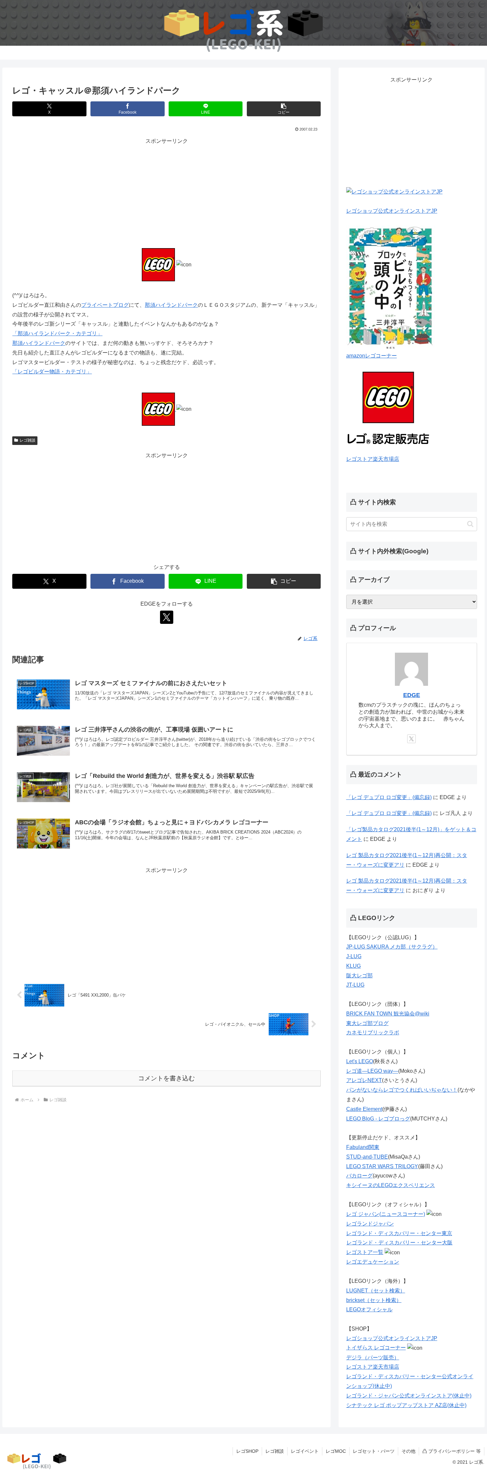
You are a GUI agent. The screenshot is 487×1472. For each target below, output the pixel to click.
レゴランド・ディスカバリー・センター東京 (399, 1233)
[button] (284, 108)
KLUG (353, 966)
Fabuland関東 (362, 1147)
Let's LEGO (359, 1061)
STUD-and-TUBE (367, 1157)
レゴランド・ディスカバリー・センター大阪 (400, 1242)
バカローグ (359, 1175)
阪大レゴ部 (359, 975)
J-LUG (353, 956)
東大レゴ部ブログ (367, 1023)
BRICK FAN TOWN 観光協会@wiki (387, 1013)
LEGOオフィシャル (369, 1309)
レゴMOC (336, 1451)
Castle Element (364, 1109)
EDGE (411, 695)
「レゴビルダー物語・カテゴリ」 (52, 371)
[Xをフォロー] (166, 617)
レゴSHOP (247, 1451)
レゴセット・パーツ (374, 1451)
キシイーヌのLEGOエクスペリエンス (390, 1185)
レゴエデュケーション (372, 1262)
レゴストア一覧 (364, 1252)
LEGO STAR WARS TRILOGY (382, 1166)
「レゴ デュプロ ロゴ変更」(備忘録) (389, 797)
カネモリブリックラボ (372, 1032)
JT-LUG (355, 985)
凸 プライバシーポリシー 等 (451, 1451)
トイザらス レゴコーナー (376, 1347)
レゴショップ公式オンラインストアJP (391, 211)
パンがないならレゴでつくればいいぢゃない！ (402, 1090)
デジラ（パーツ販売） (372, 1357)
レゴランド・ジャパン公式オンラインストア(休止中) (408, 1395)
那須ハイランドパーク (171, 305)
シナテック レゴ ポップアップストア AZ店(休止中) (406, 1405)
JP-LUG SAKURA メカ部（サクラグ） (392, 947)
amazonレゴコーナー (371, 355)
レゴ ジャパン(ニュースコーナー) (385, 1214)
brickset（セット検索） (374, 1300)
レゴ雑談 (27, 440)
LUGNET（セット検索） (375, 1290)
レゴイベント (305, 1451)
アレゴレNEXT (364, 1080)
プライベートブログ (105, 305)
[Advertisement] (166, 192)
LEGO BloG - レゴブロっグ (378, 1118)
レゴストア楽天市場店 (372, 459)
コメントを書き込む (166, 1078)
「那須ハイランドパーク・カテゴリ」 (57, 333)
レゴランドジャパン (370, 1224)
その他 (408, 1451)
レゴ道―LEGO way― (372, 1071)
